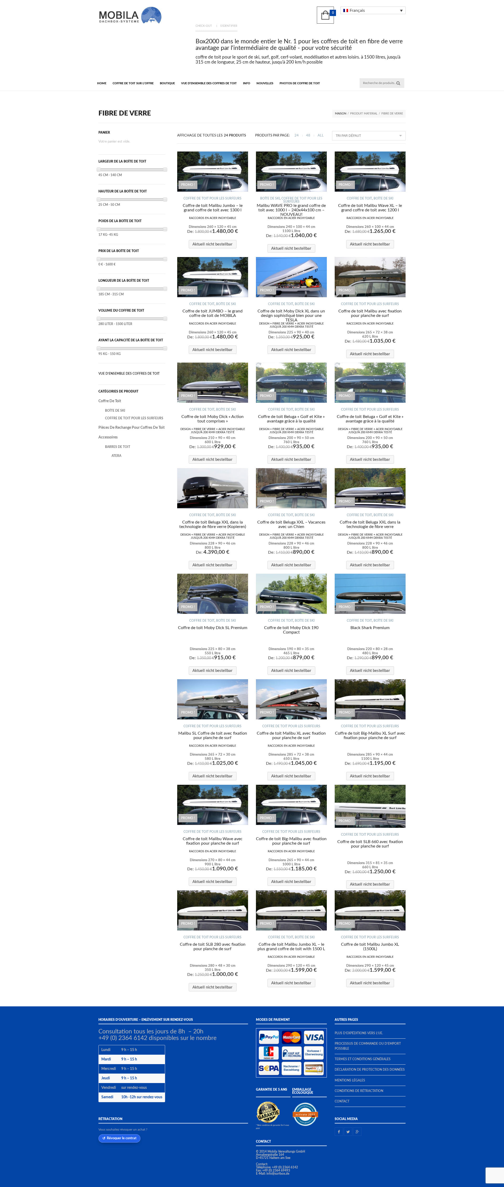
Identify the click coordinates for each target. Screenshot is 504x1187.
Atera (116, 455)
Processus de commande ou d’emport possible (368, 1046)
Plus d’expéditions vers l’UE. (359, 1033)
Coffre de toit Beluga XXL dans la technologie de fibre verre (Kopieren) (212, 524)
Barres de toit (117, 446)
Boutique (167, 83)
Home (101, 83)
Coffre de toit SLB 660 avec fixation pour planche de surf (370, 844)
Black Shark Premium (370, 628)
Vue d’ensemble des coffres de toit (209, 83)
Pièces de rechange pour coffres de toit (131, 428)
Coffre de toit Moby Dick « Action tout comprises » (212, 419)
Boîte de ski (270, 198)
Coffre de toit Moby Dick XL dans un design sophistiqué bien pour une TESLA (291, 315)
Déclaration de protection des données (370, 1069)
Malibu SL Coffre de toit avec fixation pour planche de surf (212, 735)
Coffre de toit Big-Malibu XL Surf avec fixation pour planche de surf (370, 735)
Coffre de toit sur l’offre (133, 83)
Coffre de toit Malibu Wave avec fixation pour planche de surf (213, 841)
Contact (342, 1101)
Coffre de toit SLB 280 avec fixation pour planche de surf (212, 946)
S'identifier (228, 25)
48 (308, 135)
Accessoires (108, 437)
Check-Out (204, 25)
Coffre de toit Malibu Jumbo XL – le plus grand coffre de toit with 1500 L (291, 946)
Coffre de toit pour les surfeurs (212, 198)
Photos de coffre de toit (300, 83)
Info (246, 83)
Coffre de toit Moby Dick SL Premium (212, 628)
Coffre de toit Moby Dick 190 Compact (291, 630)
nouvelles (264, 83)
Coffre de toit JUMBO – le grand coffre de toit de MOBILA (212, 313)
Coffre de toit (359, 198)
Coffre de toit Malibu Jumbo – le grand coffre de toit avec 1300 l (213, 207)
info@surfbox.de (277, 1173)
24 (297, 135)
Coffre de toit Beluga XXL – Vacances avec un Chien (291, 524)
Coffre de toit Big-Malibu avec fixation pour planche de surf (291, 841)
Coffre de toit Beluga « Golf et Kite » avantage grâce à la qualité (291, 419)
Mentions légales (350, 1080)
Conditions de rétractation (359, 1090)
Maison (340, 113)
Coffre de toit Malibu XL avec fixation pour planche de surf (291, 735)
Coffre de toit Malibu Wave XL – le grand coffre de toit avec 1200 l (370, 207)
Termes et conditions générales (363, 1059)
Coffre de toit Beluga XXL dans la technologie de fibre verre (370, 524)
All (321, 135)
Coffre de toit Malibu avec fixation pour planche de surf (370, 313)
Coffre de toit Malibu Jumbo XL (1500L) (370, 946)
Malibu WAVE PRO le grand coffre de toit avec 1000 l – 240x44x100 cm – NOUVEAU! (291, 210)
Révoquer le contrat (121, 1138)
